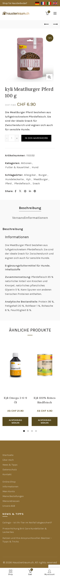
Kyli (28, 179)
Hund (35, 167)
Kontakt (7, 474)
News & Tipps (10, 464)
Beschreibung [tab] (30, 208)
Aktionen (26, 163)
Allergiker (30, 174)
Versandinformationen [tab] (30, 218)
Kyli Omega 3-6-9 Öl (15, 400)
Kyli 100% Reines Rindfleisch (45, 400)
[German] (37, 3)
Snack (36, 183)
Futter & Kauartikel (17, 167)
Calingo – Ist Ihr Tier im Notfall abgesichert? (27, 522)
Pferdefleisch (22, 183)
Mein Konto (8, 491)
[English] (55, 3)
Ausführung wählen (15, 421)
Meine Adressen (11, 501)
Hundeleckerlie (14, 179)
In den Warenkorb (36, 138)
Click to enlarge (49, 77)
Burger (42, 174)
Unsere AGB (8, 505)
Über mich (8, 459)
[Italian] (49, 3)
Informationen (10, 486)
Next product (55, 24)
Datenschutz (9, 469)
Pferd (8, 183)
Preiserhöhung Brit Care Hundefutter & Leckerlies (24, 530)
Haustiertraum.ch (23, 562)
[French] (43, 3)
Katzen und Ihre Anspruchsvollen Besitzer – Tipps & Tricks (27, 540)
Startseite (7, 455)
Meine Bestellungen (13, 496)
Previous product (46, 24)
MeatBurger (41, 179)
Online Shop (9, 481)
